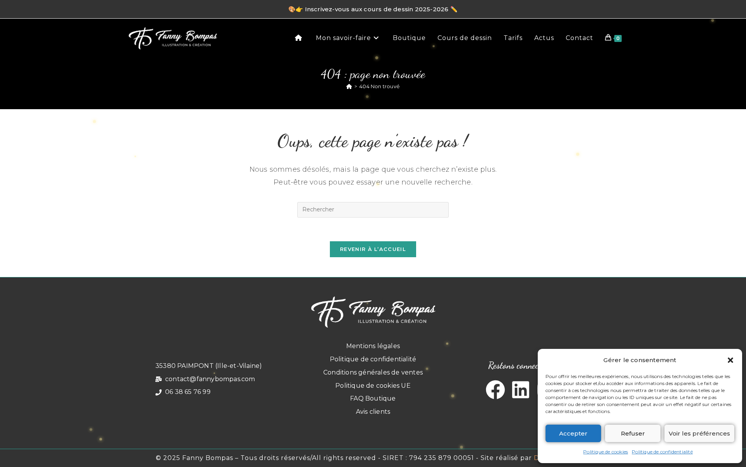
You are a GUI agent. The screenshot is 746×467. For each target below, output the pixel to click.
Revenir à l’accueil (373, 249)
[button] (730, 360)
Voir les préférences (699, 433)
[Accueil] (349, 86)
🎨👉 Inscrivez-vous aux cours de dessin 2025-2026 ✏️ (373, 9)
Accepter (573, 433)
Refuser (633, 433)
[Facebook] (495, 389)
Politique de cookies (605, 452)
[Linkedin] (520, 389)
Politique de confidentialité (662, 452)
